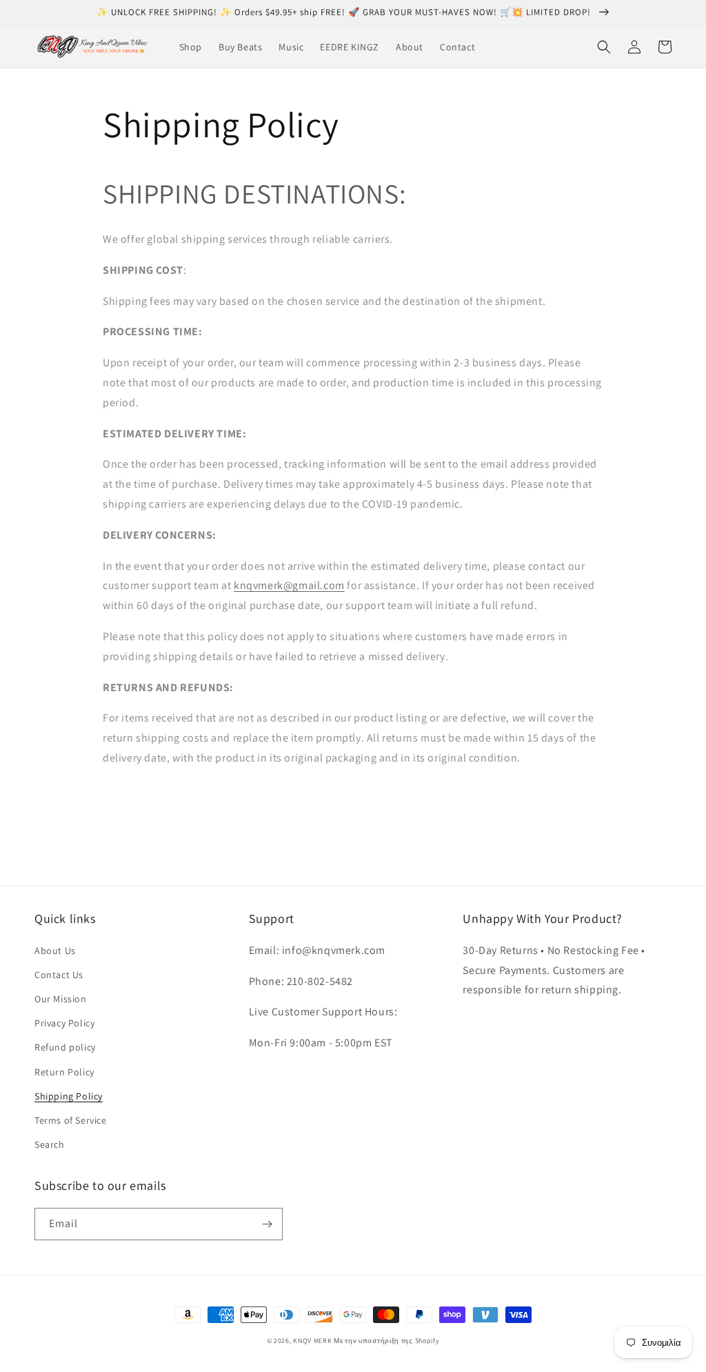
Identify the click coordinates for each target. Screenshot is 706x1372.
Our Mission (60, 999)
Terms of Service (70, 1120)
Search (49, 1144)
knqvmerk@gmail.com (289, 585)
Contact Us (58, 974)
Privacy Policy (64, 1023)
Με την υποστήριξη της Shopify (386, 1340)
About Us (55, 950)
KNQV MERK (312, 1340)
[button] (604, 47)
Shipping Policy (68, 1096)
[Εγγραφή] (267, 1224)
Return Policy (64, 1072)
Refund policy (65, 1047)
